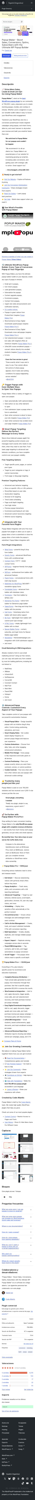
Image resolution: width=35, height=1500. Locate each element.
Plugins (20, 1430)
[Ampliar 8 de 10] (31, 1156)
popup (25, 1352)
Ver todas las (28, 1389)
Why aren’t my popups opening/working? (10, 1254)
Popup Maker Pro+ (11, 327)
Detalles (6, 63)
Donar (21, 1446)
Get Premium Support (14, 1064)
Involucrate (22, 1439)
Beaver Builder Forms (12, 629)
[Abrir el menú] (32, 3)
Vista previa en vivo (20, 55)
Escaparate (22, 1423)
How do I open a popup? (10, 1232)
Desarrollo (7, 73)
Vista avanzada (7, 1357)
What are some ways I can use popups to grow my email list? (12, 1210)
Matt (4, 1459)
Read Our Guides (10, 194)
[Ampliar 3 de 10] (14, 1153)
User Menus (9, 1122)
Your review (6, 1389)
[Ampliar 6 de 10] (31, 1136)
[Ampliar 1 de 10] (14, 1136)
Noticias (4, 1426)
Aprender (5, 1439)
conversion (22, 1348)
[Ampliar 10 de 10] (31, 1177)
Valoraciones (8, 68)
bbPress (5, 1462)
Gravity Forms (9, 555)
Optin (19, 1352)
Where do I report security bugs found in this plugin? (11, 1262)
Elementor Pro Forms (12, 601)
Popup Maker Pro (23, 418)
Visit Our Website (10, 179)
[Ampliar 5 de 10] (14, 1173)
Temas (20, 1426)
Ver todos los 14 (28, 1343)
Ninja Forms (9, 549)
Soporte (6, 78)
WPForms (8, 567)
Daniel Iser (8, 50)
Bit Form (7, 618)
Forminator (8, 595)
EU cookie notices (11, 309)
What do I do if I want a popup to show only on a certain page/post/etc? (10, 1246)
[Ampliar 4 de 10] (14, 1163)
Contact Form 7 (10, 561)
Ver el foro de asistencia (10, 1411)
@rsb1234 (10, 379)
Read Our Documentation (15, 1058)
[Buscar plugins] (22, 22)
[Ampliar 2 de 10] (14, 1144)
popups (30, 1352)
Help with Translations (14, 1081)
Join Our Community (14, 1069)
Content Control (10, 1116)
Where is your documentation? (12, 1226)
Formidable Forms (11, 589)
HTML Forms (9, 623)
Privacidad (5, 1433)
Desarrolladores (7, 1446)
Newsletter (8, 638)
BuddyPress (7, 1465)
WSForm (7, 572)
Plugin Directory (7, 8)
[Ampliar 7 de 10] (31, 1146)
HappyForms (9, 606)
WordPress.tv (7, 1449)
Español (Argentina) (13, 1474)
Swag (21, 1449)
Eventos (21, 1442)
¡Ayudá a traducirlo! (21, 15)
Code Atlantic (26, 1102)
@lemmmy (10, 809)
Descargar (6, 55)
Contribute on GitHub (14, 1075)
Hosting (4, 1430)
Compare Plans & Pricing (12, 1041)
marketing (29, 1348)
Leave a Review (12, 1089)
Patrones (21, 1433)
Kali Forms (8, 612)
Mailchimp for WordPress (13, 584)
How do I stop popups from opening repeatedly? (10, 1238)
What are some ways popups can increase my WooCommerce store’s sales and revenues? (13, 1218)
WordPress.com (8, 1455)
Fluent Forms (9, 578)
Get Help (7, 199)
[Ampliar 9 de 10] (31, 1166)
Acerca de (5, 1423)
